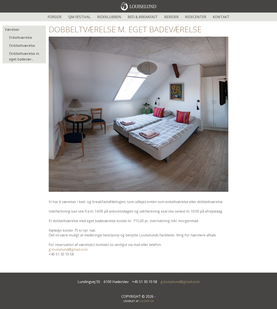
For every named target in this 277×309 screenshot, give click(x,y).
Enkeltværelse (20, 37)
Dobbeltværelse (22, 45)
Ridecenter (195, 17)
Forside (55, 17)
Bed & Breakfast (143, 17)
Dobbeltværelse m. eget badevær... (24, 56)
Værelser (12, 29)
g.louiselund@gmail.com (68, 249)
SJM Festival (79, 17)
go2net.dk (146, 301)
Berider (171, 17)
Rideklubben (109, 17)
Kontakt (221, 17)
